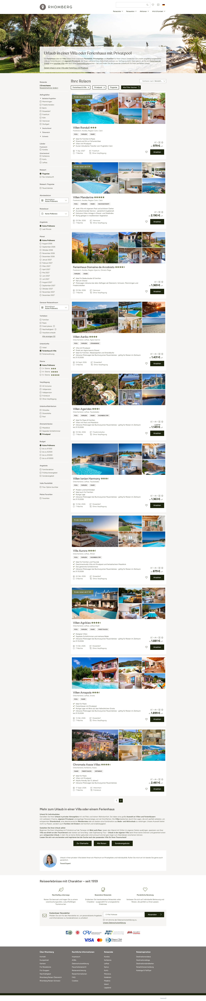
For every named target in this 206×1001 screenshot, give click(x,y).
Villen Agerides (82, 409)
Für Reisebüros (45, 967)
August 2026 (47, 244)
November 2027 (48, 292)
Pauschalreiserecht (79, 967)
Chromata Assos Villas (86, 764)
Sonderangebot (48, 476)
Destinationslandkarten (145, 964)
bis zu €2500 (47, 452)
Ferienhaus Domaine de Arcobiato (93, 267)
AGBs (74, 960)
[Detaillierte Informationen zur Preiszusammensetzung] (162, 142)
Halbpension (47, 392)
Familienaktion (48, 469)
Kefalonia (45, 156)
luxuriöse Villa (59, 63)
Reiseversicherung (79, 970)
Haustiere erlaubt (48, 333)
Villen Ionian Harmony (86, 478)
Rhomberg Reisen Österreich (51, 977)
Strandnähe (46, 413)
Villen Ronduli (81, 127)
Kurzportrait (44, 960)
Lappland (107, 988)
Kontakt (43, 957)
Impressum (76, 957)
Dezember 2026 (48, 256)
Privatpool (46, 434)
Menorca (107, 974)
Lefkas (44, 162)
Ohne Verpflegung (49, 399)
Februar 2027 (47, 263)
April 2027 (46, 269)
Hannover (46, 121)
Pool (44, 417)
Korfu (44, 159)
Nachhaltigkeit (103, 204)
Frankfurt (45, 114)
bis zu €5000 (47, 455)
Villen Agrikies (82, 622)
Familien (45, 320)
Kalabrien (107, 977)
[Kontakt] (158, 5)
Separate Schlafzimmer (51, 431)
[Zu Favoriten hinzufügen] (146, 152)
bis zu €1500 (47, 449)
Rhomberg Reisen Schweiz (50, 981)
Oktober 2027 (47, 289)
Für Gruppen (44, 970)
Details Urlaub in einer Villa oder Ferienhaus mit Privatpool (66, 68)
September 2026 (48, 247)
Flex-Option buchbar (50, 487)
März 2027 (46, 266)
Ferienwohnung (83, 63)
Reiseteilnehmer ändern (49, 88)
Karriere (43, 964)
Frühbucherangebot (49, 473)
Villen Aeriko (80, 336)
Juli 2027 (45, 279)
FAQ (73, 977)
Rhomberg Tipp (103, 415)
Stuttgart (45, 124)
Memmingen (47, 102)
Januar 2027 (47, 260)
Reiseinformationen (79, 974)
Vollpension (46, 389)
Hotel (44, 348)
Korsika (45, 150)
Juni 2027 (46, 276)
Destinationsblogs (143, 960)
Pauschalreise (47, 188)
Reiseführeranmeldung (145, 967)
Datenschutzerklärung (80, 964)
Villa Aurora (80, 550)
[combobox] (133, 5)
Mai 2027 (45, 273)
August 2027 (47, 282)
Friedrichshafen (48, 105)
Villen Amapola (82, 692)
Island (106, 984)
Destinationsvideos (143, 957)
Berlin (44, 108)
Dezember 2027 (48, 295)
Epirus (106, 967)
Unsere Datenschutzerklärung (114, 923)
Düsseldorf (46, 111)
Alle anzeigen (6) (48, 336)
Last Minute (46, 229)
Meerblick (46, 428)
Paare (44, 323)
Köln (44, 118)
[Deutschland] (163, 5)
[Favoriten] (153, 5)
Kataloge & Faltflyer (143, 970)
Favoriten (45, 498)
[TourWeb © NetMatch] (163, 998)
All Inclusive (47, 386)
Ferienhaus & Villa (49, 351)
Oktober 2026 (47, 250)
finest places (103, 629)
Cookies (75, 981)
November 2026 (48, 253)
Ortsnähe (45, 410)
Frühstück (46, 396)
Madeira (107, 981)
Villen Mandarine (83, 197)
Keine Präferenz (48, 226)
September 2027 (48, 285)
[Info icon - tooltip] (54, 326)
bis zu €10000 (47, 458)
